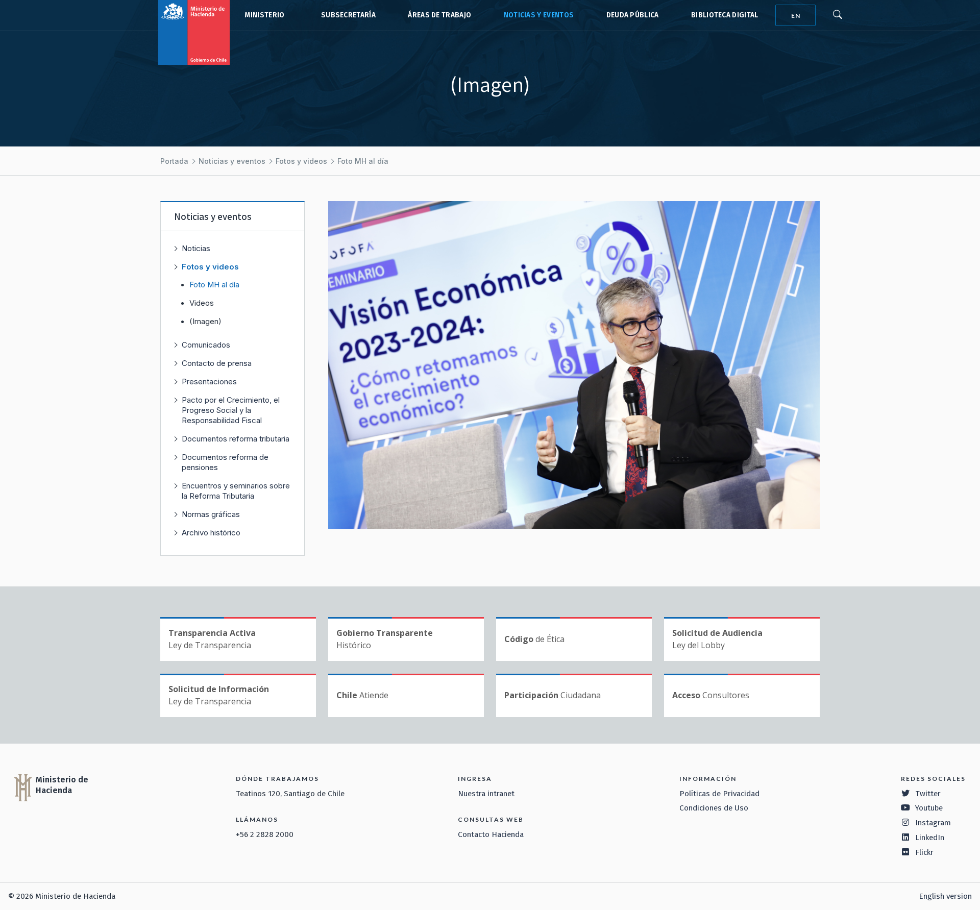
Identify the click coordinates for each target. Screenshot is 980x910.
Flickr (924, 852)
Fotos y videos (301, 161)
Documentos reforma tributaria (235, 439)
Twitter (928, 793)
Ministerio (264, 15)
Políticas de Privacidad (719, 793)
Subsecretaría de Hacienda (346, 15)
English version (945, 896)
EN (795, 15)
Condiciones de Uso (713, 808)
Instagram (933, 822)
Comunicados (206, 345)
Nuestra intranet (486, 793)
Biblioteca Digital (724, 15)
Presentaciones (209, 381)
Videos (201, 303)
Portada (174, 161)
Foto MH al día (362, 161)
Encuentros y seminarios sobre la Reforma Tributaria (236, 491)
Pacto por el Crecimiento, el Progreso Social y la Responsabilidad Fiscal (231, 410)
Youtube (929, 808)
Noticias (196, 248)
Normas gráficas (211, 514)
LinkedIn (929, 837)
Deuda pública (632, 15)
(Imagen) (205, 321)
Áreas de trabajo (439, 15)
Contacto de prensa (217, 363)
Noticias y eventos (539, 15)
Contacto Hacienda (491, 834)
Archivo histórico (211, 532)
